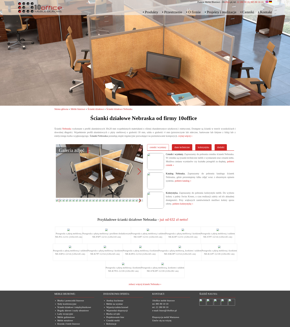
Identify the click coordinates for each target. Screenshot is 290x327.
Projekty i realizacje (221, 12)
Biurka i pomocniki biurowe (70, 300)
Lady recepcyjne (65, 314)
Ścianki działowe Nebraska (119, 109)
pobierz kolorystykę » (182, 203)
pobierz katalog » (183, 181)
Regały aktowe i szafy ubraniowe (73, 310)
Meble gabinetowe (66, 317)
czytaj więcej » (185, 136)
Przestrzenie (173, 12)
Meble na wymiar (114, 304)
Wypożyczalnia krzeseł (117, 307)
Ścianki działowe (96, 109)
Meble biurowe (78, 109)
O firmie (194, 12)
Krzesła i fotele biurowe (68, 324)
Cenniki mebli (113, 320)
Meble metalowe (65, 320)
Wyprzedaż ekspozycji (117, 310)
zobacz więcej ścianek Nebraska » (145, 284)
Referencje (111, 324)
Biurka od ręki (113, 314)
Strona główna (61, 109)
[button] (139, 171)
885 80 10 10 (257, 2)
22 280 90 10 (243, 2)
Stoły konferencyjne (66, 304)
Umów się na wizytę (161, 320)
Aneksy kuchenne (114, 300)
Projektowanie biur (115, 317)
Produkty (151, 12)
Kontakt (266, 12)
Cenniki (248, 12)
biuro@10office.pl (168, 310)
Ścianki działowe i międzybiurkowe (74, 307)
